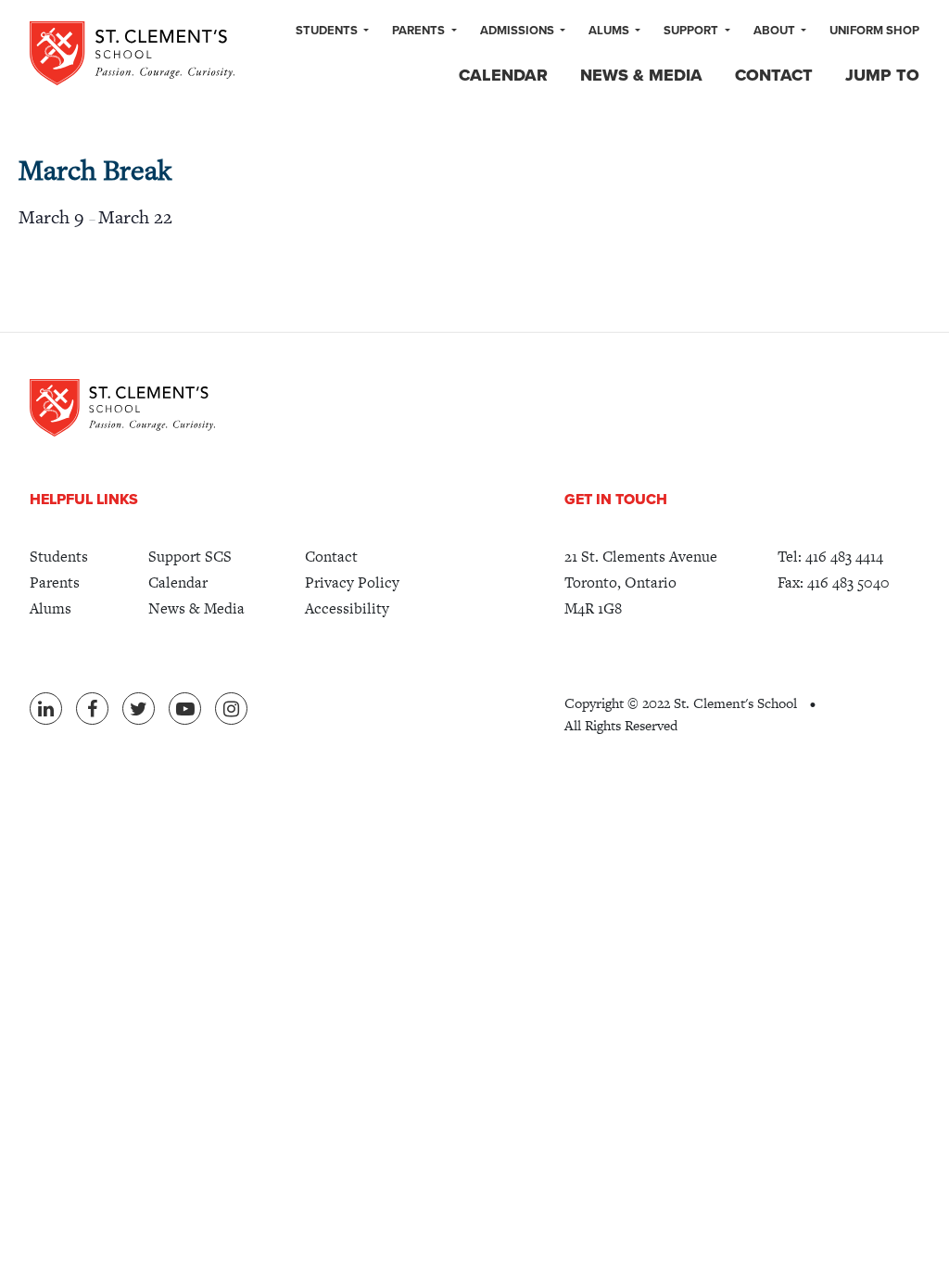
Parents (420, 30)
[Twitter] (138, 708)
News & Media (641, 75)
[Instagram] (231, 708)
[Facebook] (92, 708)
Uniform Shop (874, 30)
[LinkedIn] (46, 708)
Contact (774, 75)
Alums (610, 30)
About (775, 30)
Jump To (882, 75)
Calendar (503, 75)
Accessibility (347, 608)
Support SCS (190, 556)
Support (692, 30)
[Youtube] (185, 708)
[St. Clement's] (132, 53)
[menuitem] (332, 31)
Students (328, 30)
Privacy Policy (352, 582)
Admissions (518, 30)
